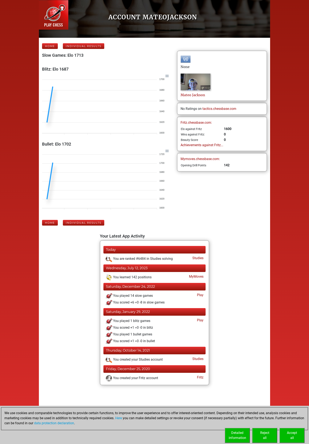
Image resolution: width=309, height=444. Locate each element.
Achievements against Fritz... (202, 145)
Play (199, 295)
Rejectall (264, 435)
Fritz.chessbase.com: (196, 123)
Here (118, 418)
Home (50, 46)
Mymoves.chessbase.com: (200, 159)
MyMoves (195, 276)
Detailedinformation (237, 435)
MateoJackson (193, 95)
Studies (197, 258)
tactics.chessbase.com (219, 109)
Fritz (199, 377)
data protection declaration (54, 423)
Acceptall (292, 435)
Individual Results (83, 46)
